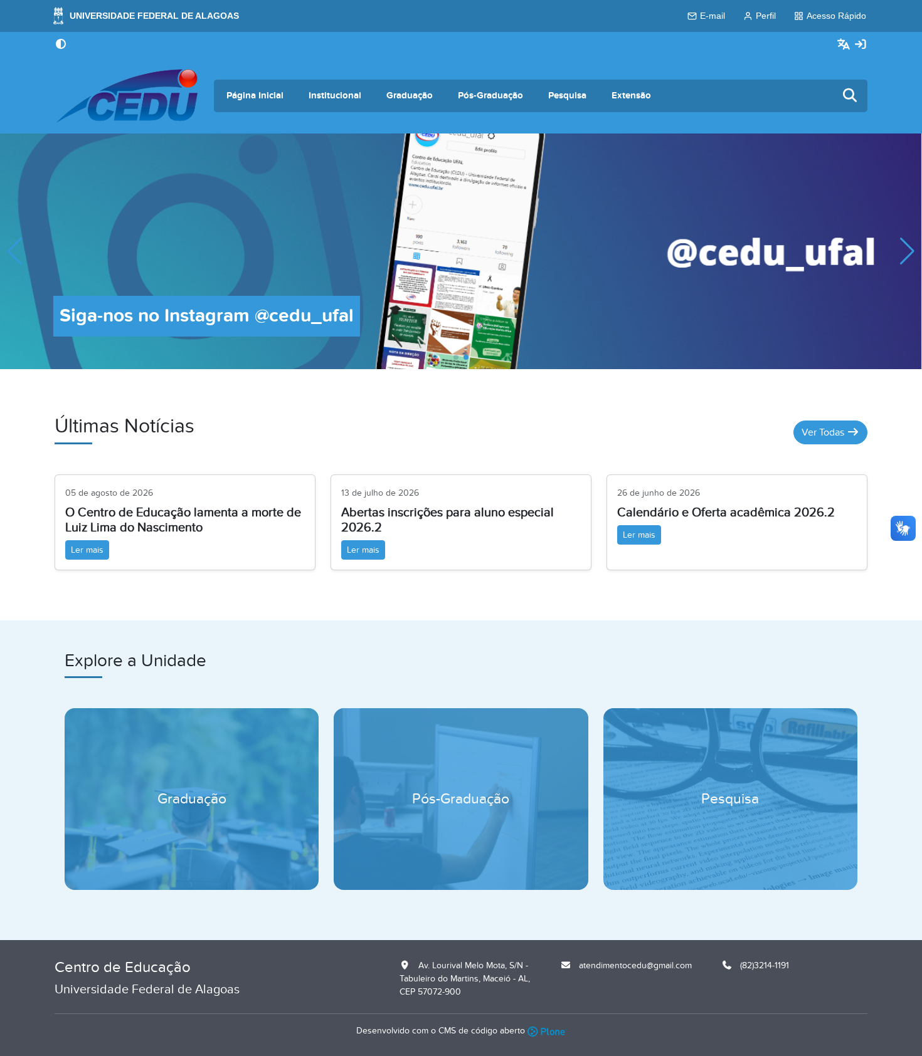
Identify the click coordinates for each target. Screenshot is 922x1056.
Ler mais (87, 550)
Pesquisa (567, 96)
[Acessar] (860, 44)
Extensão (631, 96)
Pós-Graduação (490, 96)
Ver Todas (824, 432)
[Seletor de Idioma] (845, 44)
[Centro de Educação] (127, 95)
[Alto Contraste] (61, 45)
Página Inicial (254, 96)
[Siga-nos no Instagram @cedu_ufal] (461, 250)
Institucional (335, 96)
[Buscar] (850, 96)
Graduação (409, 96)
